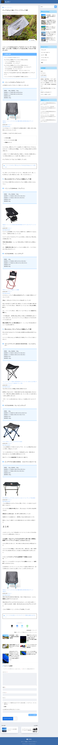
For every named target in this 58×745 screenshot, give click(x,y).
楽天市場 (4, 126)
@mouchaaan (44, 76)
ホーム (22, 741)
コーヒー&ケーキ (45, 57)
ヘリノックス (34, 632)
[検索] (55, 6)
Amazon (8, 126)
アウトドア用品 (21, 632)
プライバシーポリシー (32, 741)
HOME (30, 739)
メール (5, 692)
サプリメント (44, 60)
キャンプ (28, 632)
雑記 (42, 62)
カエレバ (9, 124)
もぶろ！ (8, 2)
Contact (26, 741)
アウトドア (34, 630)
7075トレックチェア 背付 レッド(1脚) (11, 289)
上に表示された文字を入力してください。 (12, 709)
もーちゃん (43, 109)
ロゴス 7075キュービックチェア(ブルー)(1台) (12, 441)
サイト (4, 697)
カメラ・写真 (44, 55)
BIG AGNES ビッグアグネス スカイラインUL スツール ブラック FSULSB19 (19, 498)
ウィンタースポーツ (45, 52)
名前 (4, 687)
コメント (5, 672)
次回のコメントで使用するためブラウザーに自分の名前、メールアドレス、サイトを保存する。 (20, 703)
